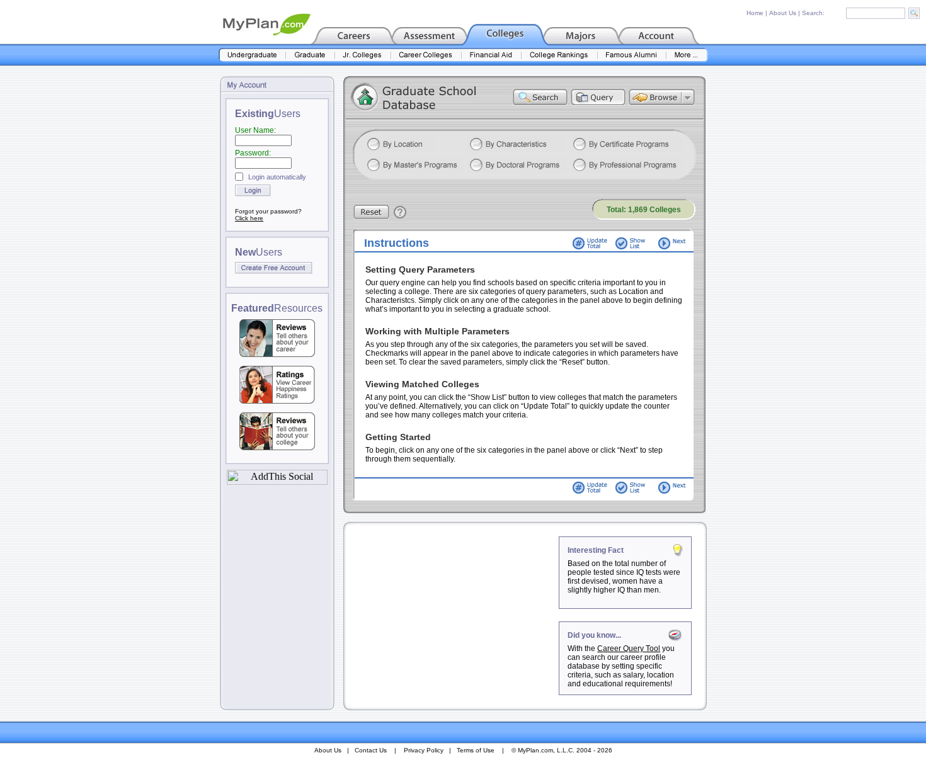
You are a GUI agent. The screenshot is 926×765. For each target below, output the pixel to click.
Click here (249, 218)
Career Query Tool (628, 648)
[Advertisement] (452, 615)
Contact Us (371, 750)
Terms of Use (475, 750)
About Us (782, 12)
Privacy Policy (423, 750)
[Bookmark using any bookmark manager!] (277, 481)
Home (754, 12)
